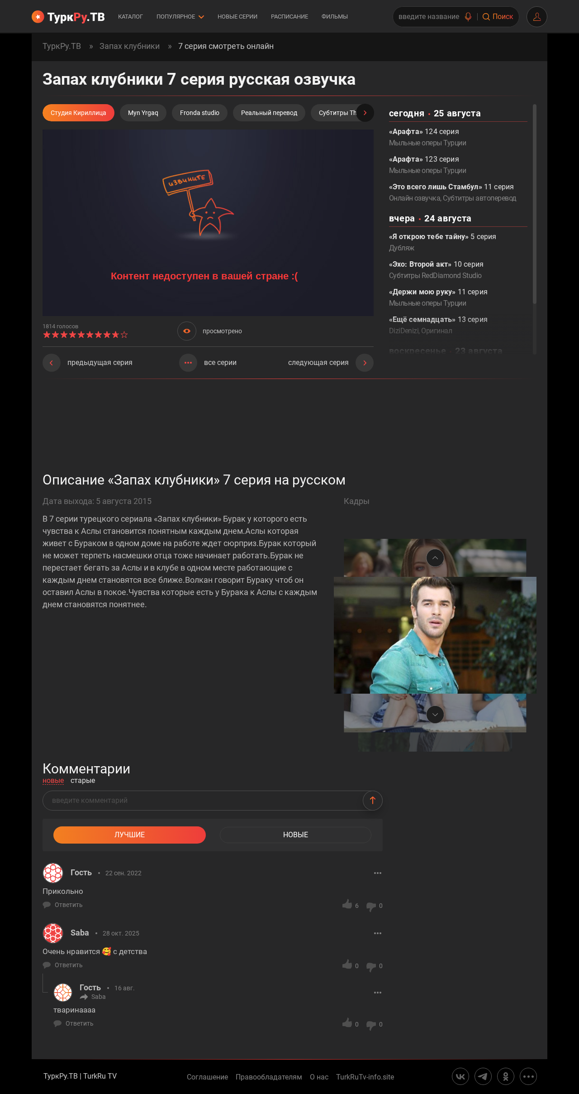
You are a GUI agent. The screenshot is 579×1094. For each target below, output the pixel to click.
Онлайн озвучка (415, 198)
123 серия (427, 165)
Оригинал (436, 330)
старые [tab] (83, 781)
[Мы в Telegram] (483, 1076)
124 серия (427, 137)
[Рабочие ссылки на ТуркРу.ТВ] (528, 1076)
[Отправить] (373, 801)
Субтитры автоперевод (479, 198)
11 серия (438, 297)
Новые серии (237, 16)
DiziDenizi (404, 330)
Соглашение (207, 1077)
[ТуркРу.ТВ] (68, 17)
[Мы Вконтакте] (460, 1076)
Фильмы (335, 16)
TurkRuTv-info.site (365, 1077)
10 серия (436, 270)
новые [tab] (53, 781)
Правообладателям (269, 1077)
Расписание (289, 16)
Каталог (130, 16)
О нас (319, 1077)
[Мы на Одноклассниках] (505, 1076)
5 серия (443, 242)
